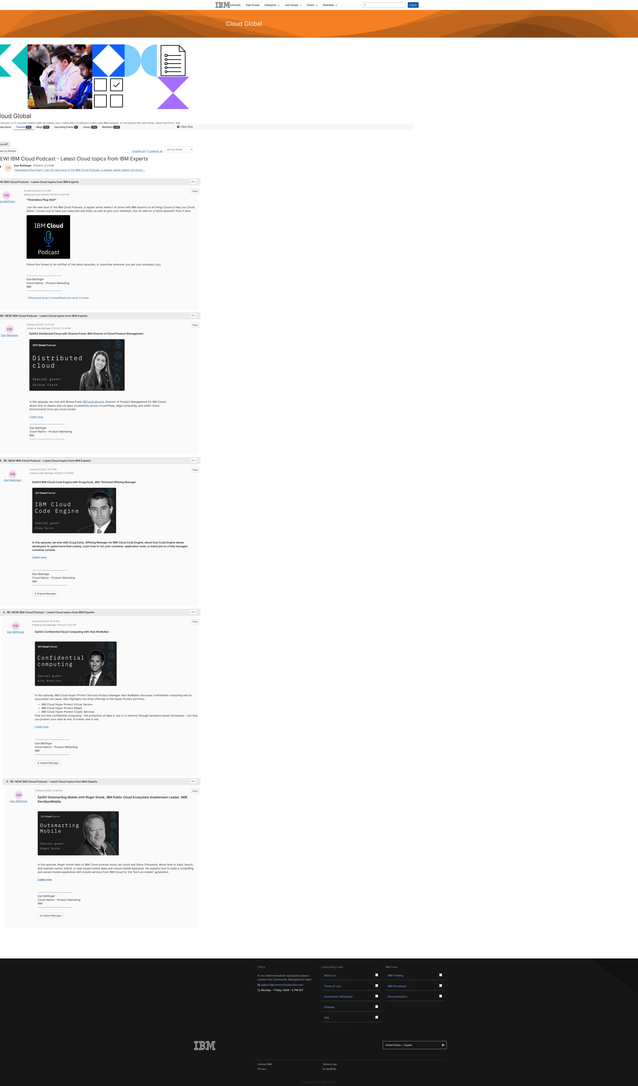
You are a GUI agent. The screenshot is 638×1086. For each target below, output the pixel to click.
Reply (195, 191)
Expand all (138, 151)
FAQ (326, 1017)
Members (110, 127)
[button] (272, 4)
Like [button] (193, 181)
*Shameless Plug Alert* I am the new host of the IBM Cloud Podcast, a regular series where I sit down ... (79, 170)
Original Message (46, 593)
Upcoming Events (65, 127)
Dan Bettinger (9, 335)
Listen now (39, 557)
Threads (23, 127)
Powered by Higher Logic (319, 1082)
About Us (330, 975)
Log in (413, 4)
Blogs (42, 127)
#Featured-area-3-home (43, 297)
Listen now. (36, 416)
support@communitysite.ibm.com (282, 984)
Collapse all (155, 151)
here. (158, 264)
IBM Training (395, 975)
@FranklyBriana (93, 401)
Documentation (397, 996)
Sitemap (329, 1007)
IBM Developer (397, 986)
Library (89, 127)
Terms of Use (332, 986)
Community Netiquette (338, 996)
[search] (365, 4)
